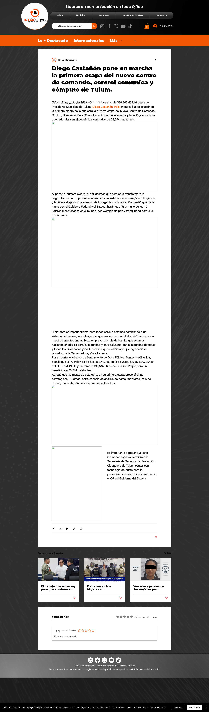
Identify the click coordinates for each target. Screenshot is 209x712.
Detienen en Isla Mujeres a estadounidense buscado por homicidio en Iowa (104, 588)
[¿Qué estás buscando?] (94, 26)
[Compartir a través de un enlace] (74, 528)
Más (114, 40)
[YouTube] (123, 26)
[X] (116, 26)
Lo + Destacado (53, 40)
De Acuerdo (194, 707)
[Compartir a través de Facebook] (53, 528)
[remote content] (104, 309)
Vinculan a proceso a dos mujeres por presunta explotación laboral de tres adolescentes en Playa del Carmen (149, 588)
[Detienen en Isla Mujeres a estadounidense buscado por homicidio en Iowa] (104, 569)
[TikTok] (130, 26)
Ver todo (167, 553)
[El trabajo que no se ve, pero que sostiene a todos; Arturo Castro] (58, 569)
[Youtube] (111, 660)
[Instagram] (102, 26)
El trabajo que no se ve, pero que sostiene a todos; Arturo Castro (58, 588)
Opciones (178, 707)
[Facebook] (109, 26)
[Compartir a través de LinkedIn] (67, 528)
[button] (146, 26)
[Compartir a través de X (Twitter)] (60, 528)
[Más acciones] (155, 60)
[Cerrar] (205, 707)
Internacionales (89, 40)
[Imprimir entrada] (81, 528)
